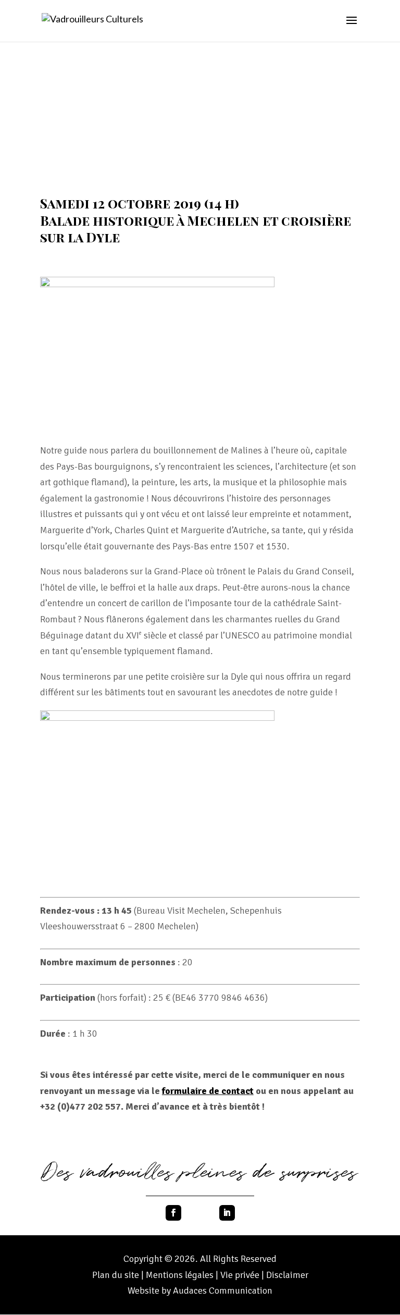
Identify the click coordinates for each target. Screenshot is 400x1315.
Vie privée (240, 1275)
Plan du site (115, 1275)
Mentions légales (180, 1275)
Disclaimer (287, 1275)
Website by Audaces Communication (200, 1290)
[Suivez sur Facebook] (173, 1213)
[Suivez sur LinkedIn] (227, 1213)
